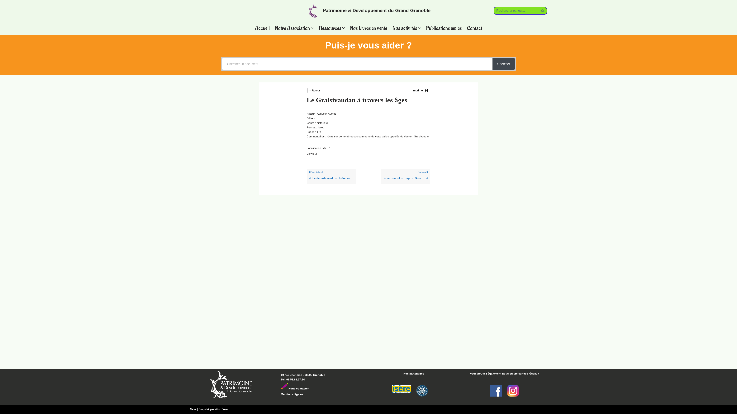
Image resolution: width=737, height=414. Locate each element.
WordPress (221, 409)
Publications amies (444, 28)
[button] (312, 28)
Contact (474, 28)
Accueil (262, 28)
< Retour (315, 90)
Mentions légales (292, 394)
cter (306, 388)
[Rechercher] (542, 11)
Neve (193, 409)
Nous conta (296, 388)
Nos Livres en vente (368, 28)
